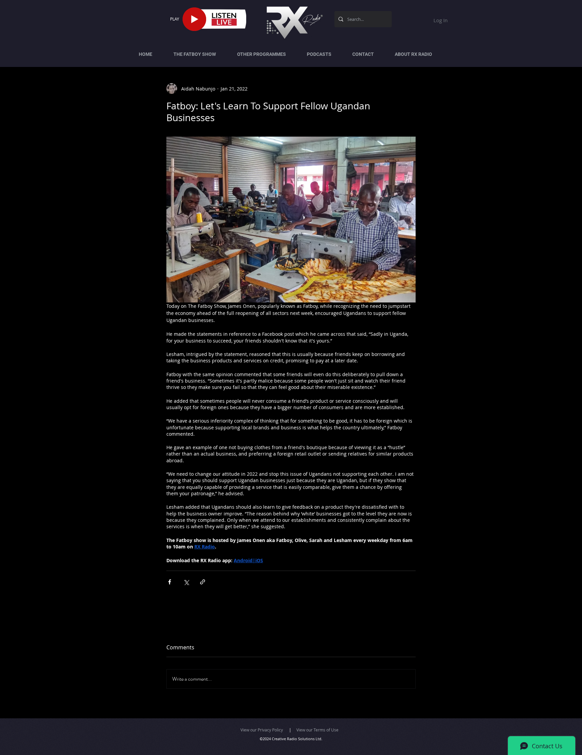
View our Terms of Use (317, 729)
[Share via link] (202, 582)
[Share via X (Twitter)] (186, 582)
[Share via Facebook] (169, 582)
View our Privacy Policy (261, 729)
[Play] (194, 19)
